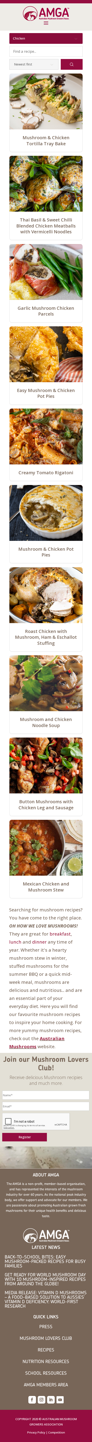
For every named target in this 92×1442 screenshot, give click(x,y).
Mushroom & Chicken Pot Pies (46, 552)
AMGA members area (46, 1385)
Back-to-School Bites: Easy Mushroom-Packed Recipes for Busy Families (45, 1261)
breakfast (60, 934)
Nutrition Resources (46, 1361)
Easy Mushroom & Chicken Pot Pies (46, 393)
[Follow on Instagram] (41, 1400)
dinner (39, 942)
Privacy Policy (36, 1432)
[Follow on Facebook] (32, 1400)
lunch (15, 942)
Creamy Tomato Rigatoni (46, 473)
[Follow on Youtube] (60, 1399)
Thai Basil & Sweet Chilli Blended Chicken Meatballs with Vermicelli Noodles (46, 226)
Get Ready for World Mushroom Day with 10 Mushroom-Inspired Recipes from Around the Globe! (45, 1279)
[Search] (72, 64)
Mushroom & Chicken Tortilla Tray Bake (46, 140)
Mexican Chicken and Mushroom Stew (46, 887)
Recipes (46, 1350)
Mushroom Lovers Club (46, 1338)
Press (45, 1327)
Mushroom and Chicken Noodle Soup (46, 722)
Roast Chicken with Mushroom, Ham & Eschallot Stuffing (46, 637)
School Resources (46, 1373)
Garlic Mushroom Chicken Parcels (46, 311)
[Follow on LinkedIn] (51, 1400)
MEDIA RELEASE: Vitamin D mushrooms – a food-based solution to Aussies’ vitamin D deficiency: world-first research (46, 1299)
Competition (56, 1432)
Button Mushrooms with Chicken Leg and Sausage (46, 804)
